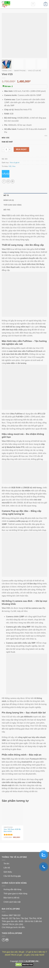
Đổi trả (7, 210)
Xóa (45, 135)
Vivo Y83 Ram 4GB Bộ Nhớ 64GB (12, 830)
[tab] (25, 195)
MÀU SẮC (6, 138)
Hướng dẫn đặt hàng (12, 889)
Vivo (13, 166)
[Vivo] (5, 174)
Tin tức (6, 864)
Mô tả (6, 195)
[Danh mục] (33, 4)
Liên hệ (7, 868)
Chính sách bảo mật (12, 902)
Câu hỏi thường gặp (12, 876)
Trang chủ (7, 71)
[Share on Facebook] (4, 181)
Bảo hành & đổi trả (11, 898)
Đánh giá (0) (9, 200)
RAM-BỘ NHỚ (7, 142)
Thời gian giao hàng (13, 205)
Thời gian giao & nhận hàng (15, 894)
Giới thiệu (8, 872)
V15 (10, 166)
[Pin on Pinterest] (13, 181)
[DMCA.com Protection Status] (24, 964)
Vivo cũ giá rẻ (34, 71)
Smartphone (20, 71)
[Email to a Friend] (8, 181)
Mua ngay (21, 149)
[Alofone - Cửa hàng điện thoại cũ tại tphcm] (14, 4)
